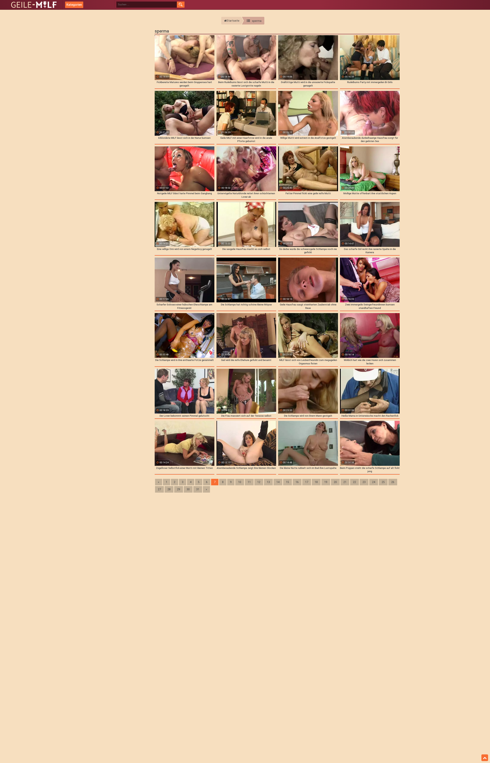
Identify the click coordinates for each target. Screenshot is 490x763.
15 (287, 482)
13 (268, 482)
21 (344, 482)
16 (297, 482)
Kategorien (74, 5)
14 (277, 482)
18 (316, 482)
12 (258, 482)
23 (364, 482)
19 (325, 482)
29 (178, 489)
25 (383, 482)
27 (159, 489)
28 (169, 489)
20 (335, 482)
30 (188, 489)
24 (373, 482)
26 (392, 482)
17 (306, 482)
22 (354, 482)
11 (249, 482)
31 (197, 489)
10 (239, 482)
